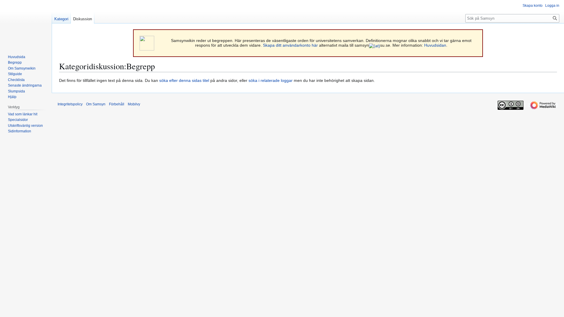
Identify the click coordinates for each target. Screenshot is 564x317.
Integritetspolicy (70, 104)
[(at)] (374, 45)
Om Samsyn (95, 104)
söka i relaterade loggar (271, 80)
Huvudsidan (435, 45)
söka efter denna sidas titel (184, 80)
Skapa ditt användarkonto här (290, 45)
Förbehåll (116, 104)
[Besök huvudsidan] (25, 23)
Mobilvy (134, 104)
